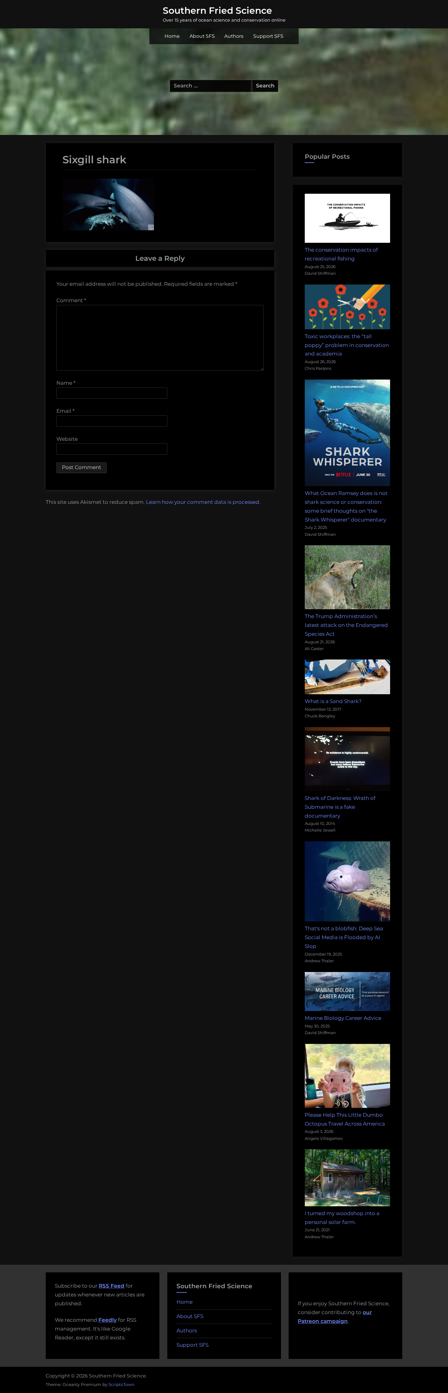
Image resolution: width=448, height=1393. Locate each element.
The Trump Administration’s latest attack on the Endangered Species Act (346, 625)
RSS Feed (111, 1286)
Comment (71, 300)
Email (65, 411)
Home (172, 36)
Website (67, 439)
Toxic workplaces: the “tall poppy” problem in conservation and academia (347, 345)
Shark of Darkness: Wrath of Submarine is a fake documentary (340, 807)
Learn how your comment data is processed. (203, 502)
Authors (234, 36)
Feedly (107, 1320)
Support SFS (268, 36)
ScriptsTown (121, 1384)
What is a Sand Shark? (333, 701)
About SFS (202, 36)
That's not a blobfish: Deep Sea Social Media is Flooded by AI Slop (344, 937)
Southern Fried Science (217, 10)
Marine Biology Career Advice (343, 1018)
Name (66, 383)
